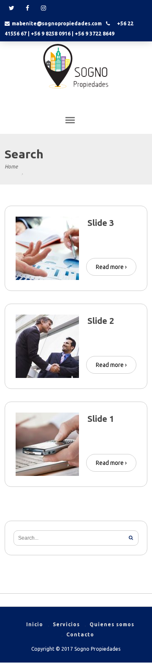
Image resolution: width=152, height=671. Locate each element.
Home (11, 166)
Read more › (111, 267)
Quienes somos (112, 624)
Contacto (80, 634)
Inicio (34, 624)
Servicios (66, 624)
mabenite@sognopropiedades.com (57, 23)
